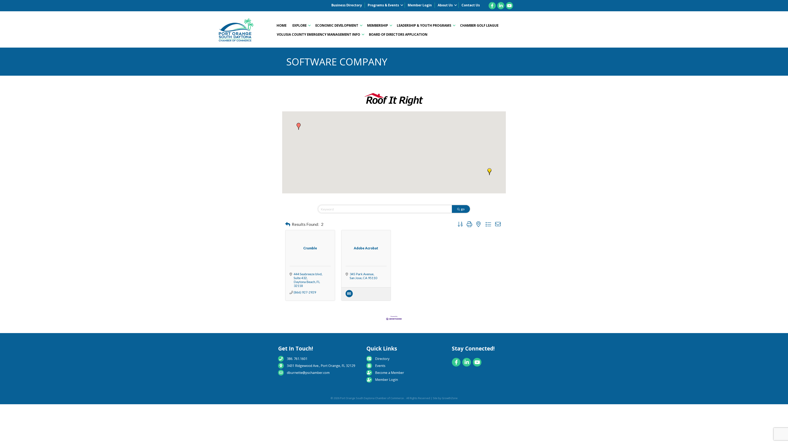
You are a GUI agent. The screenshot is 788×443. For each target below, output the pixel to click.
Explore (299, 25)
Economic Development (336, 25)
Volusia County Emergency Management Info (318, 34)
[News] (349, 296)
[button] (299, 126)
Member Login (420, 5)
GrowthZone (450, 398)
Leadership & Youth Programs (424, 25)
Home (281, 25)
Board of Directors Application (398, 34)
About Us (445, 5)
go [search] (463, 209)
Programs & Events (383, 5)
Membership (377, 25)
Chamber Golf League (479, 25)
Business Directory (346, 5)
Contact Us (471, 5)
